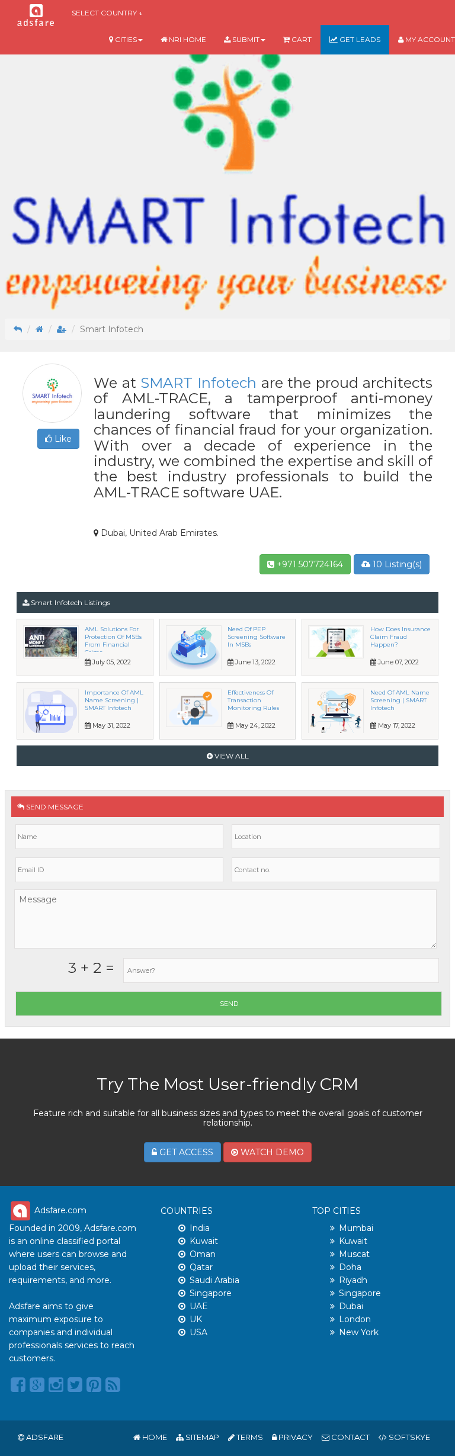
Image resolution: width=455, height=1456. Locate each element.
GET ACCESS (185, 1152)
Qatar (201, 1267)
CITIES (125, 39)
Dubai (351, 1306)
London (355, 1319)
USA (198, 1332)
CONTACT (349, 1437)
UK (196, 1319)
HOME (153, 1437)
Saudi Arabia (214, 1280)
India (200, 1228)
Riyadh (353, 1280)
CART (301, 39)
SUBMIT (244, 39)
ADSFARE (44, 1437)
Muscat (354, 1254)
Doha (350, 1267)
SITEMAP (201, 1437)
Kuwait (204, 1241)
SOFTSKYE (408, 1437)
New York (359, 1332)
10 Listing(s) (396, 564)
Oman (203, 1254)
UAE (199, 1306)
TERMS (249, 1437)
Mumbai (356, 1228)
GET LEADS (359, 39)
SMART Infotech (198, 382)
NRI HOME (186, 39)
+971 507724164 (308, 564)
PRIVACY (295, 1437)
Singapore (211, 1293)
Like (62, 438)
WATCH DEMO (271, 1152)
